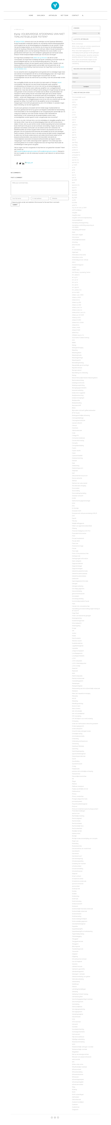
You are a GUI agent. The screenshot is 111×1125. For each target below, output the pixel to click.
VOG (73, 1019)
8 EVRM (74, 202)
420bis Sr (75, 147)
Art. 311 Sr (75, 282)
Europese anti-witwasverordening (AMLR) (84, 513)
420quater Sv (76, 155)
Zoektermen (75, 1107)
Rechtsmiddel (76, 821)
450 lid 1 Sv (75, 160)
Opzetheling (75, 761)
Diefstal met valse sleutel (79, 483)
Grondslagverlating (77, 598)
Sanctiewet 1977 (77, 856)
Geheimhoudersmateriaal (79, 573)
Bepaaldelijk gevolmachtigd (80, 365)
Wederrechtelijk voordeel (79, 1049)
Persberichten (76, 774)
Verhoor (74, 986)
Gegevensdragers (77, 568)
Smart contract (76, 876)
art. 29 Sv (75, 277)
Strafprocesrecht (77, 904)
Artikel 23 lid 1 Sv (77, 307)
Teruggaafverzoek (77, 941)
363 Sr (74, 140)
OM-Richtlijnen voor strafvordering (82, 718)
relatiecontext (76, 833)
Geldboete (75, 578)
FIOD (73, 536)
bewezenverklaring (77, 390)
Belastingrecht (76, 360)
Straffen (74, 893)
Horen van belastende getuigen (81, 615)
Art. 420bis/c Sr (76, 290)
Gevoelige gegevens (78, 588)
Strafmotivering (76, 901)
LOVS (74, 658)
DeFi (73, 473)
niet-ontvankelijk (77, 711)
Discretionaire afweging (79, 485)
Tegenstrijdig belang (78, 934)
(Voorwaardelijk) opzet (78, 97)
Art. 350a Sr (75, 287)
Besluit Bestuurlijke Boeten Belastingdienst (85, 378)
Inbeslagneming (77, 618)
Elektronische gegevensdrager (81, 501)
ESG (73, 506)
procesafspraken (77, 801)
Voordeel (74, 1027)
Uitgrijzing (75, 956)
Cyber (74, 453)
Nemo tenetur (76, 708)
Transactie (75, 951)
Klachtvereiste (76, 638)
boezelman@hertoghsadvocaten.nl (27, 151)
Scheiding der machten (79, 863)
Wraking (74, 1089)
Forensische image (77, 546)
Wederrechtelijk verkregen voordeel (82, 1047)
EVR (73, 516)
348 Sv (74, 132)
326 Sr (74, 122)
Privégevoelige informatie (79, 799)
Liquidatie (75, 648)
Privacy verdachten (78, 796)
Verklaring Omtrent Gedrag (80, 994)
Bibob (74, 408)
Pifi (73, 779)
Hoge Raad (75, 613)
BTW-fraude (76, 413)
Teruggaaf (75, 939)
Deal (73, 463)
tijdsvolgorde (76, 946)
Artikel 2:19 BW (76, 302)
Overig (74, 766)
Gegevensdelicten (77, 563)
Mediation (75, 691)
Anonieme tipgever (77, 265)
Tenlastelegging (77, 936)
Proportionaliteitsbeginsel (79, 804)
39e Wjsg (75, 142)
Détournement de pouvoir (80, 475)
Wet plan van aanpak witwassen (81, 1057)
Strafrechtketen (76, 914)
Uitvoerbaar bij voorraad (79, 959)
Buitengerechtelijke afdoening (81, 415)
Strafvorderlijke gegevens (79, 921)
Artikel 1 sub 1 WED (77, 295)
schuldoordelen (76, 866)
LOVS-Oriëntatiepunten (79, 663)
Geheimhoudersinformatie (80, 571)
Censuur (74, 425)
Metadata (75, 696)
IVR (73, 630)
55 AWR (74, 180)
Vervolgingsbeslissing (78, 1009)
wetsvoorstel (76, 1059)
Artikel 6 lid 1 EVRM (78, 322)
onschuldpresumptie (78, 736)
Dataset (74, 460)
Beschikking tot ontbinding (80, 373)
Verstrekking (75, 1004)
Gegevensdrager (77, 566)
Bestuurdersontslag (78, 380)
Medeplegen (76, 683)
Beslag (74, 375)
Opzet (74, 759)
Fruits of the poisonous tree (80, 553)
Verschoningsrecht (77, 1001)
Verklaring (75, 991)
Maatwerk (75, 671)
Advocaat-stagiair (77, 234)
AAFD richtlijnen (77, 210)
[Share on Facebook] (17, 163)
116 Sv (74, 102)
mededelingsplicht (77, 681)
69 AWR (74, 197)
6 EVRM (74, 192)
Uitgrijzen (75, 954)
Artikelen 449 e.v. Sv (78, 335)
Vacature (74, 964)
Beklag (74, 345)
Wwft (73, 1092)
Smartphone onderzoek (79, 881)
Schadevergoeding (77, 861)
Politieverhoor (76, 791)
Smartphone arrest (77, 878)
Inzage (74, 628)
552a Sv (74, 187)
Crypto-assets (76, 450)
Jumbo (74, 633)
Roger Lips (75, 841)
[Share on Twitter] (20, 163)
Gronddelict (75, 596)
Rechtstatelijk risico (78, 826)
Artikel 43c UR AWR (78, 315)
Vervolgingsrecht (77, 1011)
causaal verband (77, 423)
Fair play (74, 521)
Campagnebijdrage (77, 418)
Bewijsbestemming (77, 395)
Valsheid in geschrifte (78, 969)
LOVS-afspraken (77, 661)
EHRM (74, 498)
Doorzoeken (75, 488)
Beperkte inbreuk (77, 367)
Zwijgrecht (75, 1109)
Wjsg (73, 1087)
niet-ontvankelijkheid (78, 713)
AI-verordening (76, 250)
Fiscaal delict (76, 541)
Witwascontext (76, 1069)
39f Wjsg (74, 145)
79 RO (74, 200)
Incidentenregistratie (78, 620)
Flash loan (75, 543)
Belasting (75, 350)
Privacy (74, 794)
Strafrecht (75, 906)
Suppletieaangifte (77, 929)
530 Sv (74, 177)
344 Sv (74, 130)
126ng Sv (75, 105)
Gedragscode (76, 556)
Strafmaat (75, 898)
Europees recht (76, 511)
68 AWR (74, 195)
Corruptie (75, 443)
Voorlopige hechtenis (78, 1032)
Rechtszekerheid (77, 828)
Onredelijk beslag (77, 733)
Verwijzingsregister (77, 1014)
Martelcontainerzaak (78, 678)
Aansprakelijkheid (77, 220)
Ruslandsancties (77, 846)
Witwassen (75, 1077)
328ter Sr (74, 125)
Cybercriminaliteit (77, 455)
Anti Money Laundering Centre (81, 272)
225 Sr (74, 120)
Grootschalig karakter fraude (80, 601)
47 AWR (74, 165)
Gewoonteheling (77, 591)
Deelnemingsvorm (77, 468)
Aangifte (74, 212)
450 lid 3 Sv (75, 162)
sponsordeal (75, 886)
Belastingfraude (77, 355)
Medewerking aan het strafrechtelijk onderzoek (86, 688)
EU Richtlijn (75, 508)
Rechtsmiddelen (77, 823)
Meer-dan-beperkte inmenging (81, 693)
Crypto (74, 448)
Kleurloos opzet (77, 641)
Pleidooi (74, 784)
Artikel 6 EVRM (76, 320)
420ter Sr (75, 157)
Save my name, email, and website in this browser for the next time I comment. (35, 202)
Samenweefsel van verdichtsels (81, 848)
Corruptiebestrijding (78, 445)
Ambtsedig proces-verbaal (80, 260)
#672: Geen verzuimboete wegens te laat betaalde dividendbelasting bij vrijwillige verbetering (84, 61)
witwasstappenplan (78, 1079)
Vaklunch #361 (19, 41)
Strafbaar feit (76, 888)
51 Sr (73, 172)
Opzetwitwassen (77, 764)
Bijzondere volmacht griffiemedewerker (83, 410)
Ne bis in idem (76, 706)
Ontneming (75, 743)
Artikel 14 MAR (76, 297)
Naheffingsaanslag (77, 703)
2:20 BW (74, 117)
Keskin (74, 636)
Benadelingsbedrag (78, 362)
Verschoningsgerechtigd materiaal (82, 999)
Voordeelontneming (78, 1029)
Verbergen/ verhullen (78, 974)
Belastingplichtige (77, 357)
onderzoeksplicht (77, 728)
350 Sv (74, 135)
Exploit (74, 518)
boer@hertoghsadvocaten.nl (48, 151)
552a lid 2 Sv (76, 185)
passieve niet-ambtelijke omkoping (82, 771)
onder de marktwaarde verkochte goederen (85, 723)
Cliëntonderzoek (77, 430)
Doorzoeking (76, 490)
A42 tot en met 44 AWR (79, 207)
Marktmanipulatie (77, 676)
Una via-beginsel (77, 961)
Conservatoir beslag (78, 440)
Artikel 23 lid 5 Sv (77, 310)
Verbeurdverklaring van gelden (81, 976)
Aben (73, 232)
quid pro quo (76, 813)
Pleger (74, 781)
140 (73, 110)
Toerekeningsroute (77, 949)
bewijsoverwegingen (78, 398)
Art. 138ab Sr (76, 275)
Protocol (74, 806)
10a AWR (75, 99)
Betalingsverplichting (78, 385)
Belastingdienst (76, 352)
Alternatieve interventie (79, 255)
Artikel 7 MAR (76, 327)
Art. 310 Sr (75, 280)
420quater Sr (76, 152)
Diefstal (74, 480)
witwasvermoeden (77, 1084)
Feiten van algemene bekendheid (82, 526)
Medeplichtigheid (77, 686)
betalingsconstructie (78, 383)
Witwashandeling (77, 1072)
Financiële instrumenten (79, 533)
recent (59, 82)
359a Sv (74, 137)
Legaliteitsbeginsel (77, 646)
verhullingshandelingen (79, 989)
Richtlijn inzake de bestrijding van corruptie (84, 838)
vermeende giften (77, 996)
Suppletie (75, 926)
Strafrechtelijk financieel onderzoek (82, 909)
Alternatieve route (77, 257)
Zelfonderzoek (76, 1099)
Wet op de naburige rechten (80, 1054)
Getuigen (74, 583)
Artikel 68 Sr (75, 325)
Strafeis (74, 891)
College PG (75, 435)
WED (73, 1044)
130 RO (74, 107)
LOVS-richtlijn (76, 666)
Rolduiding (75, 843)
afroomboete (76, 245)
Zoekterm (75, 1104)
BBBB (74, 342)
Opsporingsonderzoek (78, 756)
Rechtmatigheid (77, 818)
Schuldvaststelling (77, 868)
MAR (73, 673)
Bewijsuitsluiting (77, 403)
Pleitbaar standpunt (78, 786)
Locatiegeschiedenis (78, 656)
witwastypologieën (77, 1082)
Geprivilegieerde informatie (80, 581)
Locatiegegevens (77, 653)
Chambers (75, 428)
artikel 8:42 (75, 332)
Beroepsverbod (76, 370)
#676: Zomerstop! (77, 44)
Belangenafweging (77, 347)
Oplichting (75, 748)
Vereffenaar (75, 984)
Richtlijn (74, 836)
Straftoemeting (76, 916)
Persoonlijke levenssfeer (79, 776)
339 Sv (74, 127)
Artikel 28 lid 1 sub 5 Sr (78, 312)
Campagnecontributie (78, 420)
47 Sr (73, 167)
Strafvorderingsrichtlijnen (79, 919)
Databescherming (77, 458)
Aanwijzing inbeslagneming (80, 222)
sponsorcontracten (77, 883)
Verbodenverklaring (78, 979)
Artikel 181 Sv (76, 300)
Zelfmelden (75, 1097)
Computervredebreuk (78, 438)
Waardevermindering (78, 1042)
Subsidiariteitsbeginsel (78, 924)
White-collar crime (77, 1064)
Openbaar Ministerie (78, 746)
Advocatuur (75, 237)
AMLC (74, 262)
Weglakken (75, 1052)
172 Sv (74, 112)
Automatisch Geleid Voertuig (80, 337)
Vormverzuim (76, 1034)
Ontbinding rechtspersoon (80, 741)
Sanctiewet (75, 853)
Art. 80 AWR (75, 292)
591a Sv (74, 190)
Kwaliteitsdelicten (77, 643)
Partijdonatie (75, 769)
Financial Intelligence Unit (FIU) (81, 531)
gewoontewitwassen (78, 593)
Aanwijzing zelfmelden (79, 229)
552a (73, 182)
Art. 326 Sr (75, 285)
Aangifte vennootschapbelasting (82, 217)
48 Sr (73, 170)
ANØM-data (75, 270)
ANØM (74, 267)
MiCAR (74, 698)
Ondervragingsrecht (78, 726)
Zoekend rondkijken (78, 1102)
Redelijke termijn (77, 831)
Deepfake (75, 470)
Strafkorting (75, 896)
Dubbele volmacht (77, 496)
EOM (73, 503)
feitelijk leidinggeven (78, 523)
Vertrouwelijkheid (77, 1006)
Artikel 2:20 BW (76, 305)
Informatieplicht (77, 623)
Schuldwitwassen (77, 871)
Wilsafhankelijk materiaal (79, 1067)
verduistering (76, 981)
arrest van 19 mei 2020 (40, 57)
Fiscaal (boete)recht (78, 538)
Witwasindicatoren (77, 1074)
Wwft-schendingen (78, 1094)
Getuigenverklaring (77, 586)
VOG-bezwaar (76, 1021)
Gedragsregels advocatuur (80, 558)
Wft (73, 1062)
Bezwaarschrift (76, 405)
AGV (73, 247)
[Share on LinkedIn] (23, 163)
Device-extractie (77, 478)
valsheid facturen (77, 966)
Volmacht (75, 1024)
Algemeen (75, 252)
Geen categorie (76, 561)
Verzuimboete (76, 1016)
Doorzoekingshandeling (79, 493)
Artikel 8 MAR (76, 330)
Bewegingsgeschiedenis (79, 388)
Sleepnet (74, 873)
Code (73, 433)
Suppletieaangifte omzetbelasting (82, 931)
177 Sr (74, 115)
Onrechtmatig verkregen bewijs (81, 731)
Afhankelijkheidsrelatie (78, 239)
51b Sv (74, 175)
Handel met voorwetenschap (81, 606)
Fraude (74, 548)
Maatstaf (74, 668)
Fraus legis (75, 551)
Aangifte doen (76, 215)
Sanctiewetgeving (77, 858)
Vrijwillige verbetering (78, 1039)
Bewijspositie (76, 400)
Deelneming (75, 465)
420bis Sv (75, 150)
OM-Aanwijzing (76, 716)
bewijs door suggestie (78, 393)
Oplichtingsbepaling (78, 751)
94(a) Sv (74, 205)
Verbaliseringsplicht (78, 971)
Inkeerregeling (76, 625)
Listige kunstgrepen (78, 651)
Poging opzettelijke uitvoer (80, 789)
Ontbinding (75, 738)
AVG (73, 340)
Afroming (75, 242)
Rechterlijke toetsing (78, 816)
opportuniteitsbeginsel (78, 753)
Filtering (74, 528)
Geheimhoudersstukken (79, 576)
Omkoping (75, 721)
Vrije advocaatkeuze (78, 1037)
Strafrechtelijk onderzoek (79, 911)
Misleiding (75, 701)
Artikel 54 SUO (76, 317)
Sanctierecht (76, 851)
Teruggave (75, 944)
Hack (73, 603)
